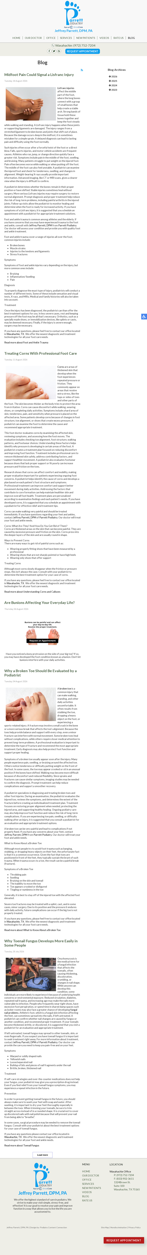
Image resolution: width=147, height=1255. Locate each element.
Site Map (105, 1227)
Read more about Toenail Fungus (21, 1145)
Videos (104, 37)
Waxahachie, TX (15, 333)
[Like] (49, 52)
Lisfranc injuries (65, 88)
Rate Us (118, 37)
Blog (131, 37)
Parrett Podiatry (67, 225)
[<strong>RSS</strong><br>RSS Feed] (82, 70)
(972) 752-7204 (84, 45)
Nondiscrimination (119, 1227)
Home (16, 37)
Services (66, 37)
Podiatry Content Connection (53, 1227)
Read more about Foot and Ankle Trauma (26, 342)
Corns (60, 366)
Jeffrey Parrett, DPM (40, 225)
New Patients (85, 37)
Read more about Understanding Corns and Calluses (32, 591)
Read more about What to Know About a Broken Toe (32, 930)
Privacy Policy (134, 1227)
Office (51, 37)
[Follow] (54, 52)
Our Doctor (33, 37)
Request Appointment (82, 51)
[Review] (59, 52)
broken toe (65, 688)
